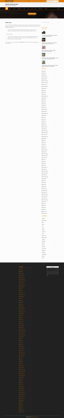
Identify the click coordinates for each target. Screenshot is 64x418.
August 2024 (45, 98)
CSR (42, 226)
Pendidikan (43, 250)
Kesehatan (43, 239)
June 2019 (44, 205)
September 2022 (45, 136)
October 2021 (45, 157)
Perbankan (43, 252)
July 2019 (44, 203)
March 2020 (44, 188)
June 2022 (44, 142)
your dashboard (21, 42)
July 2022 (44, 140)
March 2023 (22, 323)
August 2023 (45, 115)
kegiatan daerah (44, 237)
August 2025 (45, 88)
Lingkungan (43, 241)
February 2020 (45, 190)
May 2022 (44, 144)
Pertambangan (44, 254)
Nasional (14, 8)
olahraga (43, 244)
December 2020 (45, 171)
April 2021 (44, 165)
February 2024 (45, 109)
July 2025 (44, 90)
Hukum (28, 8)
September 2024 (45, 96)
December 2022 (45, 130)
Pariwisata (43, 246)
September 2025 (45, 86)
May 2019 (44, 207)
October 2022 (45, 134)
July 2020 (44, 180)
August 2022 (45, 138)
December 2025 (45, 80)
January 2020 (45, 192)
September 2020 (45, 176)
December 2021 (45, 153)
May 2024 (44, 103)
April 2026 (44, 73)
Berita (43, 222)
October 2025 (45, 84)
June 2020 (44, 182)
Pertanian (43, 256)
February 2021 (45, 167)
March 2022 (22, 346)
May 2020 (44, 184)
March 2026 (22, 273)
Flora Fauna (43, 231)
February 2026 (45, 76)
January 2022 (45, 151)
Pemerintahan (40, 8)
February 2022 (45, 149)
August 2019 (45, 201)
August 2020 (45, 178)
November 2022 (45, 132)
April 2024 (44, 105)
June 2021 (44, 161)
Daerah (24, 8)
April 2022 (44, 146)
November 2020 (22, 371)
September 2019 (45, 199)
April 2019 (44, 209)
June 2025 (44, 92)
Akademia (45, 8)
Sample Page (8, 22)
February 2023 (45, 126)
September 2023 (45, 113)
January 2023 (45, 128)
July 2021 (44, 159)
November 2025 (45, 82)
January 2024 (45, 111)
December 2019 (45, 194)
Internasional (19, 8)
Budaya (36, 8)
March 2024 (44, 107)
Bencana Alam (44, 220)
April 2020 (44, 186)
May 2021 (44, 163)
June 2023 (44, 119)
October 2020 (45, 174)
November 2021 (45, 155)
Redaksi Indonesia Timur (34, 416)
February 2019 (45, 213)
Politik (32, 8)
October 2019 (45, 197)
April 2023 (21, 321)
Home (10, 8)
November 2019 (22, 394)
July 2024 (21, 298)
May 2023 (44, 121)
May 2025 (44, 94)
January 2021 (45, 169)
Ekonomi (43, 229)
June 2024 (44, 101)
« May (47, 275)
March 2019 (44, 211)
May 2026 (44, 71)
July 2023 (44, 117)
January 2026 (45, 78)
